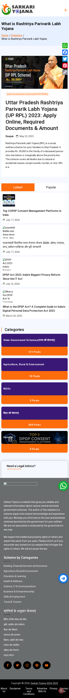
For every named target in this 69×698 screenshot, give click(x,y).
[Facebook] (65, 52)
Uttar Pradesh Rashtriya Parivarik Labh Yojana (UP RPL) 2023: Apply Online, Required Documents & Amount (34, 115)
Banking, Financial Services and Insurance (25, 566)
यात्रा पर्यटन (9, 655)
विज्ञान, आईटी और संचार (13, 640)
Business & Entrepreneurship (19, 591)
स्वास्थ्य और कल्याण (12, 634)
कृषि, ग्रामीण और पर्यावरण (14, 624)
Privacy (53, 688)
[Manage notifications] (61, 690)
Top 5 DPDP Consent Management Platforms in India (32, 212)
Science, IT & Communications (20, 586)
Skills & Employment (14, 596)
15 (34, 376)
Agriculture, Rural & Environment (23, 364)
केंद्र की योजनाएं (11, 412)
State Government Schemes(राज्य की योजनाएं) (27, 94)
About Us (4, 690)
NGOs (6, 388)
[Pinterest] (65, 65)
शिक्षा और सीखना (10, 629)
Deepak (10, 136)
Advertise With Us (42, 690)
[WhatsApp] (65, 45)
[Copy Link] (65, 72)
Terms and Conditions (28, 691)
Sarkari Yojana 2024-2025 (44, 683)
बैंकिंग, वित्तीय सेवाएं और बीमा (15, 619)
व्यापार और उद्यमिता (11, 645)
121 (34, 351)
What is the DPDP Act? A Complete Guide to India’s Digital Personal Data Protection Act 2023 (34, 308)
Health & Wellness (13, 581)
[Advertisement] (34, 34)
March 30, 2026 (14, 315)
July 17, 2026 (13, 220)
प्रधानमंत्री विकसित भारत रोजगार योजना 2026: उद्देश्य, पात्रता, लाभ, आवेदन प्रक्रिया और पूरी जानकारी (33, 244)
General (8, 437)
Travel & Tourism (12, 601)
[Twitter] (65, 59)
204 (34, 424)
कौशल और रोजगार (11, 650)
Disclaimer (15, 688)
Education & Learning (15, 576)
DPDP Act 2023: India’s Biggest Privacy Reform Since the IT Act (31, 276)
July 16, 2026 (13, 284)
